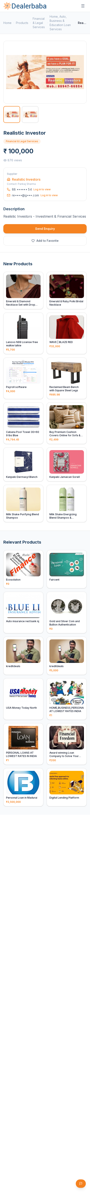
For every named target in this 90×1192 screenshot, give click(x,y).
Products (22, 23)
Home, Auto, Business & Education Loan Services (60, 23)
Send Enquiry (45, 228)
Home (7, 23)
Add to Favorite (47, 240)
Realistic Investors (26, 179)
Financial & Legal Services (39, 23)
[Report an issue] (81, 1183)
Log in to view (42, 189)
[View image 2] (30, 114)
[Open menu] (83, 6)
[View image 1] (11, 114)
